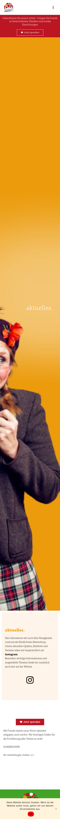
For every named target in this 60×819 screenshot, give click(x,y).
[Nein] (56, 808)
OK (30, 814)
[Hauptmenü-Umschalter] (53, 7)
